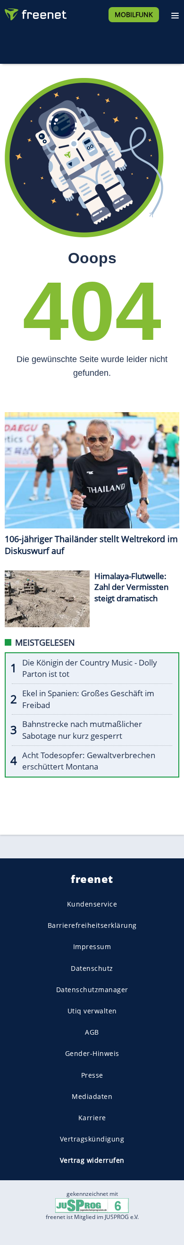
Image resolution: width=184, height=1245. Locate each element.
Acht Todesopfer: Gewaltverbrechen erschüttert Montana (88, 761)
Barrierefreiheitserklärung (92, 925)
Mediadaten (92, 1096)
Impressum (92, 946)
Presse (92, 1074)
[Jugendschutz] (92, 1205)
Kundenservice (92, 903)
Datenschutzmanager (92, 989)
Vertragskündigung (92, 1138)
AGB (92, 1032)
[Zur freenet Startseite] (35, 12)
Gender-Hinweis (92, 1053)
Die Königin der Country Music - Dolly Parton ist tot (89, 668)
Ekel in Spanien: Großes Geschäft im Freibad (88, 699)
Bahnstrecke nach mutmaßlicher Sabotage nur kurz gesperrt (82, 729)
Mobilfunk (134, 14)
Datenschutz (92, 968)
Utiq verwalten (92, 1010)
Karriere (92, 1117)
